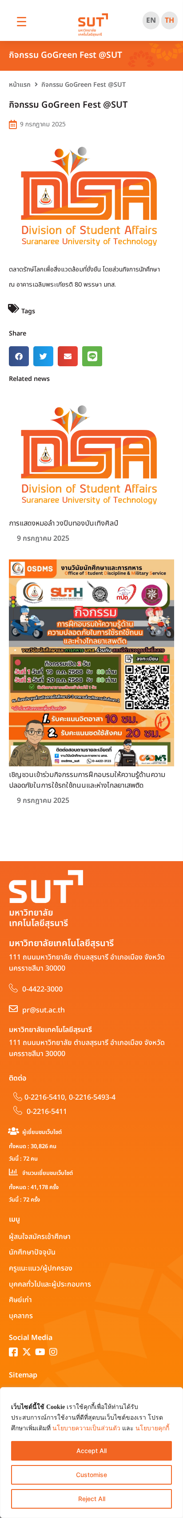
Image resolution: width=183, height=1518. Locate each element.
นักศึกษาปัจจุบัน (32, 1252)
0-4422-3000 (42, 989)
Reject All (91, 1498)
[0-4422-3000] (13, 988)
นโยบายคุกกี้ (152, 1428)
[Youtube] (40, 1352)
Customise (91, 1474)
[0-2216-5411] (17, 1110)
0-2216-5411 (47, 1111)
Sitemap (23, 1375)
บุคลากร (21, 1316)
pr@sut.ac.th (43, 1010)
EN (151, 20)
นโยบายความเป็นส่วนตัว (86, 1428)
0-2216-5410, (45, 1097)
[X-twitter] (26, 1352)
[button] (19, 356)
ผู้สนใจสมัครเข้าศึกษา (40, 1236)
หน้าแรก (20, 84)
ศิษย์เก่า (20, 1300)
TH (169, 20)
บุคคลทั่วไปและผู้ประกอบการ (50, 1284)
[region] (91, 1452)
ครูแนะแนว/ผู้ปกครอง (40, 1268)
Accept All (91, 1450)
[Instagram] (53, 1352)
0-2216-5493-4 (92, 1097)
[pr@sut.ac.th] (13, 1008)
